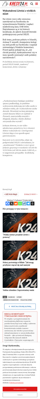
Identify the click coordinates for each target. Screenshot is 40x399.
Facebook (11, 297)
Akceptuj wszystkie (20, 389)
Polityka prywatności (16, 383)
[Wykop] (24, 203)
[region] (20, 370)
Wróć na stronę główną (21, 306)
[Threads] (32, 203)
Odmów (20, 395)
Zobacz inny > (30, 194)
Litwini (19, 297)
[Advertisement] (20, 84)
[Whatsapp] (20, 203)
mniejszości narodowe (11, 300)
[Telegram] (28, 203)
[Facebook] (7, 203)
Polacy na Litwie (26, 300)
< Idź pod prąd (10, 194)
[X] (12, 203)
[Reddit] (16, 203)
